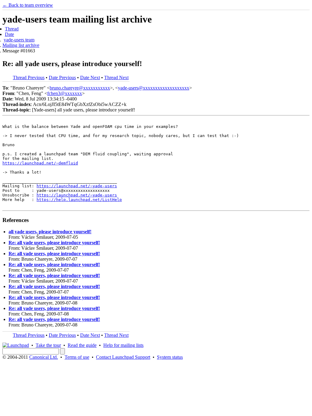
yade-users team (19, 39)
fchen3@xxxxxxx (64, 93)
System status (170, 357)
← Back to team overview (27, 5)
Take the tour (48, 345)
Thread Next (116, 77)
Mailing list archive (20, 45)
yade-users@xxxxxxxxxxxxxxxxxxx (153, 87)
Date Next (90, 77)
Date (9, 34)
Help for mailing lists (123, 345)
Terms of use (77, 357)
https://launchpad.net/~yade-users (77, 186)
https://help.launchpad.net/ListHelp (79, 199)
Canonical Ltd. (43, 357)
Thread (12, 28)
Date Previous (62, 77)
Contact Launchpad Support (123, 357)
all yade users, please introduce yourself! (50, 231)
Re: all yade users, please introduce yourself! (54, 242)
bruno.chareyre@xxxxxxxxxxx (80, 87)
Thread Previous (28, 77)
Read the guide (82, 345)
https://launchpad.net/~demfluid (40, 163)
